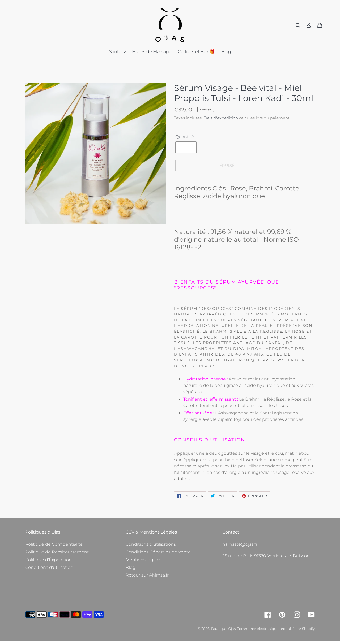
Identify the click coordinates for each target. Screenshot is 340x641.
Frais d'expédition (220, 117)
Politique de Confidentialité (54, 544)
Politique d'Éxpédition (48, 559)
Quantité (184, 136)
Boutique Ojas (223, 628)
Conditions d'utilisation (49, 567)
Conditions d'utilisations (151, 544)
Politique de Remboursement (57, 552)
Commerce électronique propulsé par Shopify (276, 628)
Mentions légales (144, 559)
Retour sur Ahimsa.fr (147, 575)
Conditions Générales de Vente (158, 552)
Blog (130, 567)
